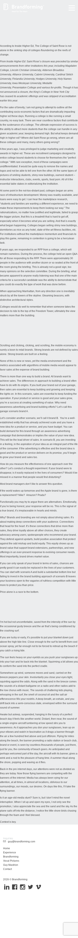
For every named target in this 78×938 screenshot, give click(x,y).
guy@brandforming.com (20, 841)
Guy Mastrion (10, 864)
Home (6, 848)
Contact (7, 869)
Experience (9, 852)
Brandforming (11, 856)
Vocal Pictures (11, 860)
